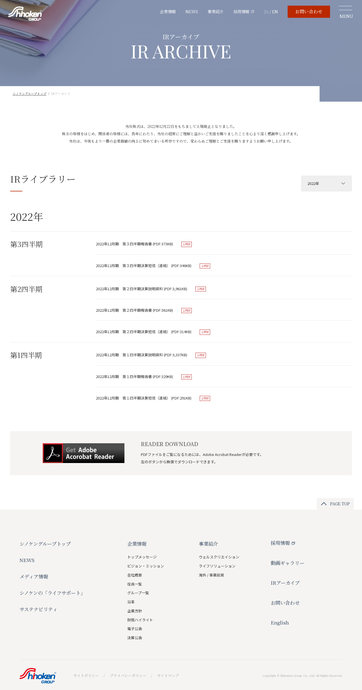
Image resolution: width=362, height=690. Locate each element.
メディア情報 (34, 576)
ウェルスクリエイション (219, 557)
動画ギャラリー (287, 563)
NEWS (192, 11)
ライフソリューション (217, 566)
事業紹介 (215, 11)
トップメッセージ (142, 557)
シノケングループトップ (29, 93)
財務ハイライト (140, 620)
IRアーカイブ (285, 582)
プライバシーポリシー (128, 675)
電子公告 (134, 628)
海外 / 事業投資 (211, 575)
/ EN (271, 11)
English (280, 622)
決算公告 (134, 637)
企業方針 (134, 610)
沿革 (131, 601)
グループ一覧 (138, 592)
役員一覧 (134, 584)
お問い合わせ (308, 11)
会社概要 (134, 575)
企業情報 (168, 11)
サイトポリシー (86, 675)
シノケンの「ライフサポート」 (52, 592)
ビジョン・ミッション (145, 566)
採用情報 (241, 11)
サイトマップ (168, 675)
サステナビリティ (38, 609)
